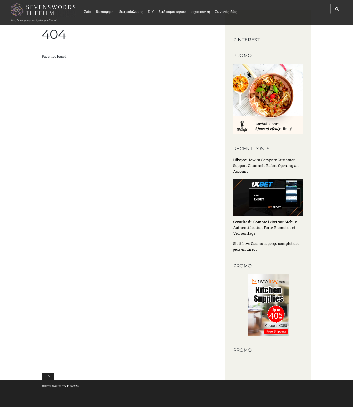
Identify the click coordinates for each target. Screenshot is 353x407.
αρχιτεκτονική (200, 12)
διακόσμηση (105, 12)
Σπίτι (87, 12)
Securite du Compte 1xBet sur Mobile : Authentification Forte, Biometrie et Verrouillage (265, 228)
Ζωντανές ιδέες (226, 12)
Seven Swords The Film (58, 386)
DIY (151, 12)
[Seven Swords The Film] (43, 13)
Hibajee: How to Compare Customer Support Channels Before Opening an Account (266, 166)
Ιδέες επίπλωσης (130, 12)
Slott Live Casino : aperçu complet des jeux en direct (266, 246)
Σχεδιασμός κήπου (172, 12)
